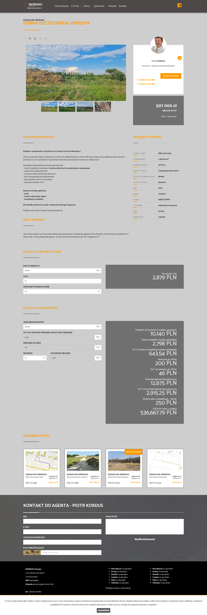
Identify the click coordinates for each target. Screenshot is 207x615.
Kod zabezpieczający (33, 548)
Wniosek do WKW (32, 343)
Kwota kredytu (31, 266)
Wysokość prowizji (60, 353)
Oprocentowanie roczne (36, 287)
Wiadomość (111, 516)
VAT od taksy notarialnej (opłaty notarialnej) (47, 332)
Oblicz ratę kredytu (169, 116)
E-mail (26, 527)
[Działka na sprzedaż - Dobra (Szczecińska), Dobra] (42, 468)
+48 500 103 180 (146, 80)
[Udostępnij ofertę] (45, 39)
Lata (25, 276)
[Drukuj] (30, 39)
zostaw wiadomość (170, 76)
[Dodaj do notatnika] (40, 39)
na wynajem (121, 568)
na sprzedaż (163, 568)
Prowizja (28, 353)
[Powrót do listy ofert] (25, 39)
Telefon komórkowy (34, 537)
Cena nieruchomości (33, 322)
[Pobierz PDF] (35, 39)
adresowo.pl (126, 588)
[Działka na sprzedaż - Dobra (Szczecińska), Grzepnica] (83, 468)
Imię (25, 516)
